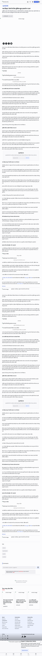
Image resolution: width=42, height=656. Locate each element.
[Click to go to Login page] (39, 1)
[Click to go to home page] (6, 2)
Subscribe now (25, 650)
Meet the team (4, 622)
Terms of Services (5, 628)
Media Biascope (30, 620)
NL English (29, 619)
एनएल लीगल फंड (20, 284)
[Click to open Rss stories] (5, 638)
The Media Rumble (31, 624)
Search (28, 654)
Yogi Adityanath (5, 551)
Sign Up (27, 158)
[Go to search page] (30, 1)
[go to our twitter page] (5, 636)
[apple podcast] (7, 638)
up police (4, 554)
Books (29, 627)
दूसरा (28, 278)
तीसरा (31, 278)
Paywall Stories (17, 624)
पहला (26, 278)
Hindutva (4, 548)
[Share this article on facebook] (3, 43)
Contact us (4, 624)
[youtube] (7, 636)
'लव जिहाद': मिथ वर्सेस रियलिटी (7, 278)
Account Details (17, 620)
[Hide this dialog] (40, 641)
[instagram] (2, 638)
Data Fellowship (30, 625)
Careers (3, 625)
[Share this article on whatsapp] (8, 43)
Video (13, 654)
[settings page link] (32, 1)
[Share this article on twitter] (6, 43)
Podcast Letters (17, 625)
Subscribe (36, 2)
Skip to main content (7, 7)
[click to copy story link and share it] (11, 43)
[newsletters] (28, 2)
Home (6, 654)
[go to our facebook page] (2, 636)
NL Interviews (30, 622)
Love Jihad (4, 557)
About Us (3, 619)
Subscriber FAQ (17, 622)
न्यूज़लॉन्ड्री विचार (4, 620)
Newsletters (17, 628)
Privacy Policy (4, 627)
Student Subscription (18, 627)
